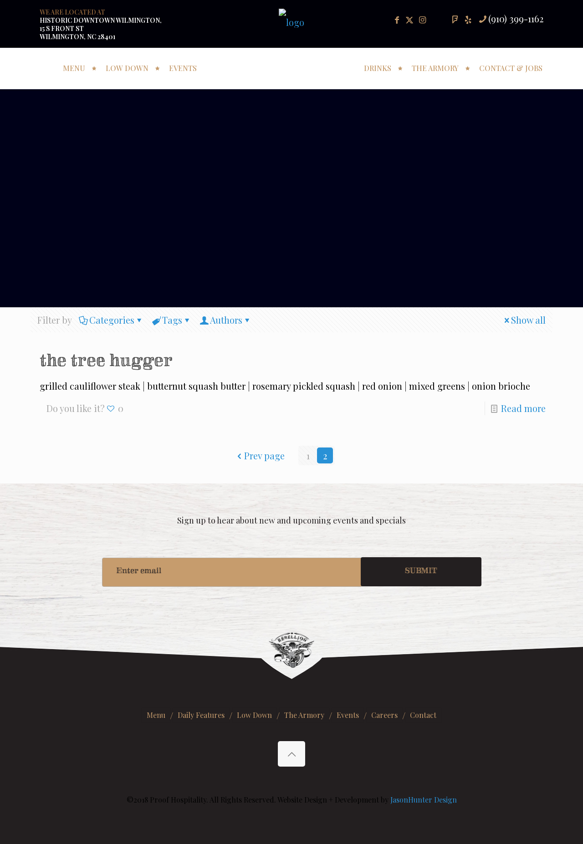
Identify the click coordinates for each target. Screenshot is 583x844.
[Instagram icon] (422, 19)
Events (348, 715)
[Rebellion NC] (291, 65)
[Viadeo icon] (455, 19)
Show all (528, 320)
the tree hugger (106, 363)
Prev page (264, 455)
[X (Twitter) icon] (409, 19)
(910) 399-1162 (515, 18)
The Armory (304, 715)
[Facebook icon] (397, 19)
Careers (384, 715)
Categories (111, 320)
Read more (523, 408)
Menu (156, 715)
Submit (421, 572)
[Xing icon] (468, 19)
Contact (423, 715)
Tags (172, 320)
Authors (226, 320)
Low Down (254, 715)
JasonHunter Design (423, 799)
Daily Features (201, 715)
